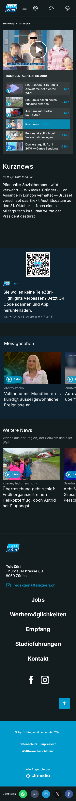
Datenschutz (28, 744)
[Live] (35, 8)
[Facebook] (69, 794)
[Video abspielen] (38, 50)
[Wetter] (51, 8)
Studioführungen (38, 643)
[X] (58, 794)
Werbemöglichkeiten (38, 614)
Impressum (48, 744)
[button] (35, 794)
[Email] (46, 794)
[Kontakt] (67, 8)
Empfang (38, 629)
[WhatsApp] (23, 794)
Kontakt (38, 658)
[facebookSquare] (31, 680)
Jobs (38, 599)
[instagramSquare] (45, 680)
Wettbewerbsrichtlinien (38, 751)
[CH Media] (38, 775)
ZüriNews (8, 23)
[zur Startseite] (11, 8)
